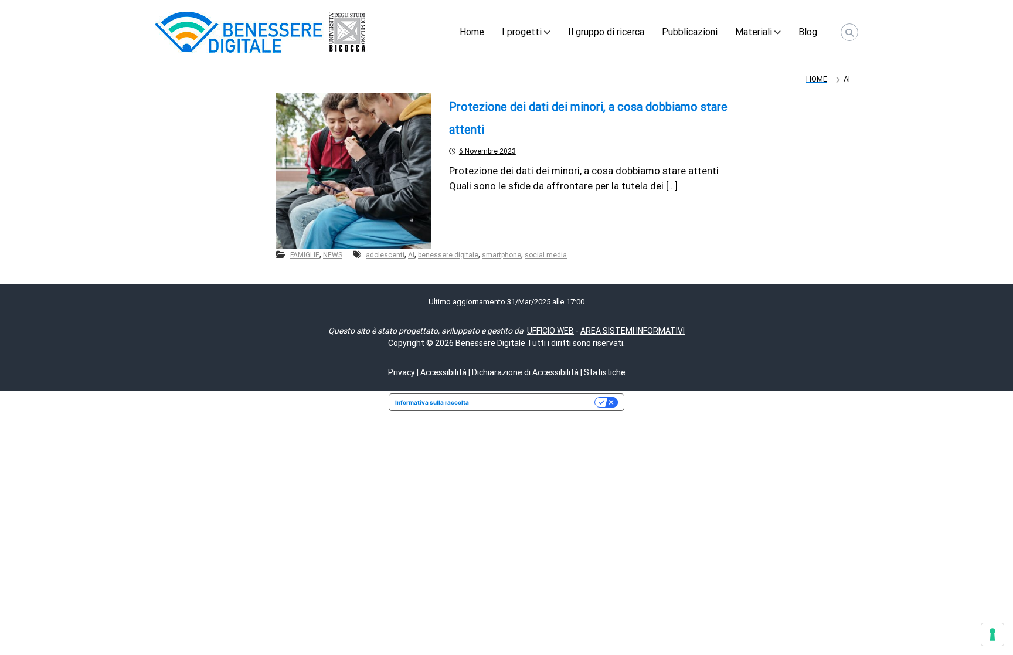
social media (546, 255)
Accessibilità (444, 372)
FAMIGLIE (304, 255)
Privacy (402, 372)
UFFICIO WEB (550, 330)
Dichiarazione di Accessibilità (525, 372)
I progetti (522, 32)
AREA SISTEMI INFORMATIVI (632, 330)
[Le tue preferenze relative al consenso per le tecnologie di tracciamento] (992, 634)
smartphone (501, 255)
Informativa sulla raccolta (432, 402)
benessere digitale (448, 255)
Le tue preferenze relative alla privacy (535, 402)
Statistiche (605, 372)
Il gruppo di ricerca (606, 32)
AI (411, 255)
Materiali (753, 32)
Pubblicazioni (690, 32)
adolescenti (385, 255)
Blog (807, 32)
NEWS (332, 255)
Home (472, 32)
